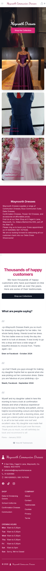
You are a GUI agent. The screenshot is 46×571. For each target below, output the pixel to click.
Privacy (28, 514)
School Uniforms (11, 131)
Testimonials (30, 505)
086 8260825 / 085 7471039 (16, 477)
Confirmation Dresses (14, 176)
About (27, 496)
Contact (28, 500)
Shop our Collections (23, 296)
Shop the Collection (23, 30)
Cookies (28, 509)
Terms (27, 518)
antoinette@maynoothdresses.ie (17, 470)
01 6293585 (9, 474)
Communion (7, 512)
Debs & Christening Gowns (16, 86)
